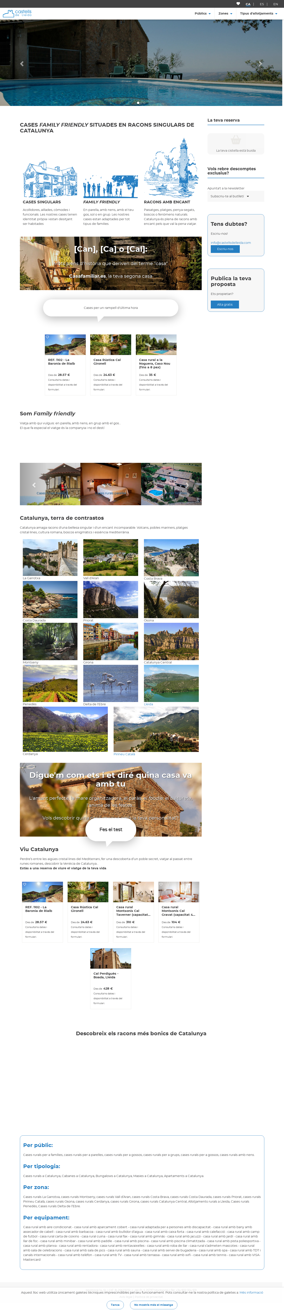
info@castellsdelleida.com (231, 242)
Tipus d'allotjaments (256, 13)
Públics (201, 13)
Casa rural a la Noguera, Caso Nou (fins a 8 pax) (154, 363)
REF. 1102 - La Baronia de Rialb (61, 361)
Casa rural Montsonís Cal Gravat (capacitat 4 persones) (177, 911)
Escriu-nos (225, 249)
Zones (223, 13)
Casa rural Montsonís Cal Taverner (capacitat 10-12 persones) (132, 911)
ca (248, 4)
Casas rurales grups (50, 493)
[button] (21, 62)
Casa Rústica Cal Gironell (107, 361)
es (262, 4)
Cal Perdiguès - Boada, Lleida (106, 975)
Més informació (251, 1292)
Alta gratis (225, 304)
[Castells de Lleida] (17, 13)
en (275, 4)
